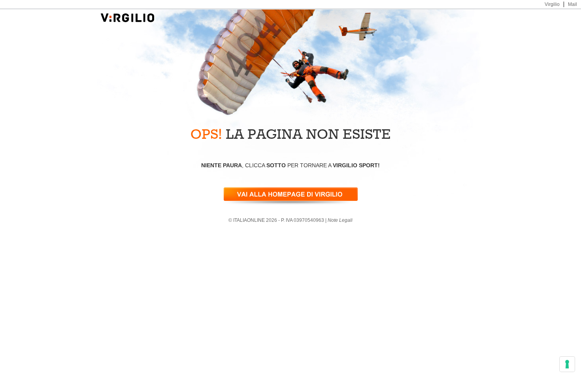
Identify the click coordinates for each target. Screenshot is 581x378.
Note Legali (340, 220)
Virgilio (552, 4)
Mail (572, 4)
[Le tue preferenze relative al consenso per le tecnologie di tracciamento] (567, 364)
